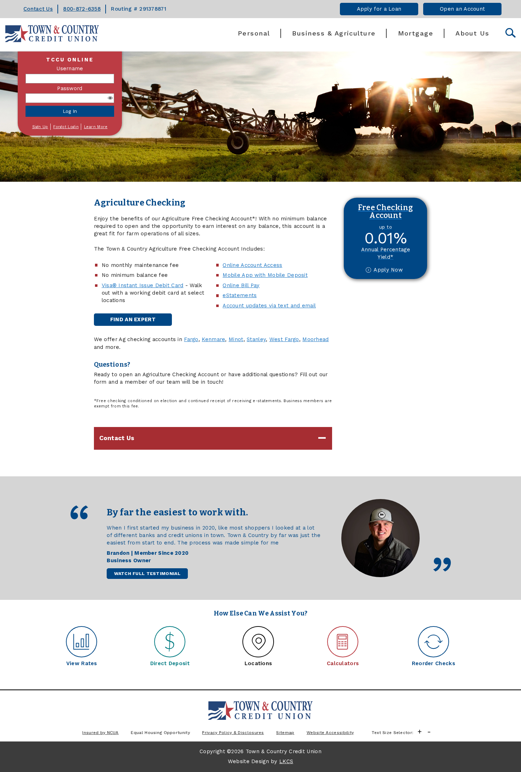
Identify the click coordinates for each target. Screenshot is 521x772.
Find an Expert (133, 319)
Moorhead (315, 339)
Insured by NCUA (100, 732)
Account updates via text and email (269, 305)
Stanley (256, 339)
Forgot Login (66, 127)
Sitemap (285, 732)
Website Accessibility (330, 732)
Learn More (96, 127)
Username (69, 68)
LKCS (286, 761)
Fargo (191, 339)
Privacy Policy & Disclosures (233, 732)
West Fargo (284, 339)
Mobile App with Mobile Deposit (265, 275)
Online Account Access (252, 265)
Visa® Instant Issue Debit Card (143, 285)
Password (69, 88)
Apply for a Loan (379, 9)
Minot (236, 339)
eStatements (240, 295)
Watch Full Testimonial (147, 573)
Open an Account (462, 9)
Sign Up (40, 127)
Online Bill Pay (241, 285)
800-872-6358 (82, 9)
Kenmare (213, 339)
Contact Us (38, 9)
